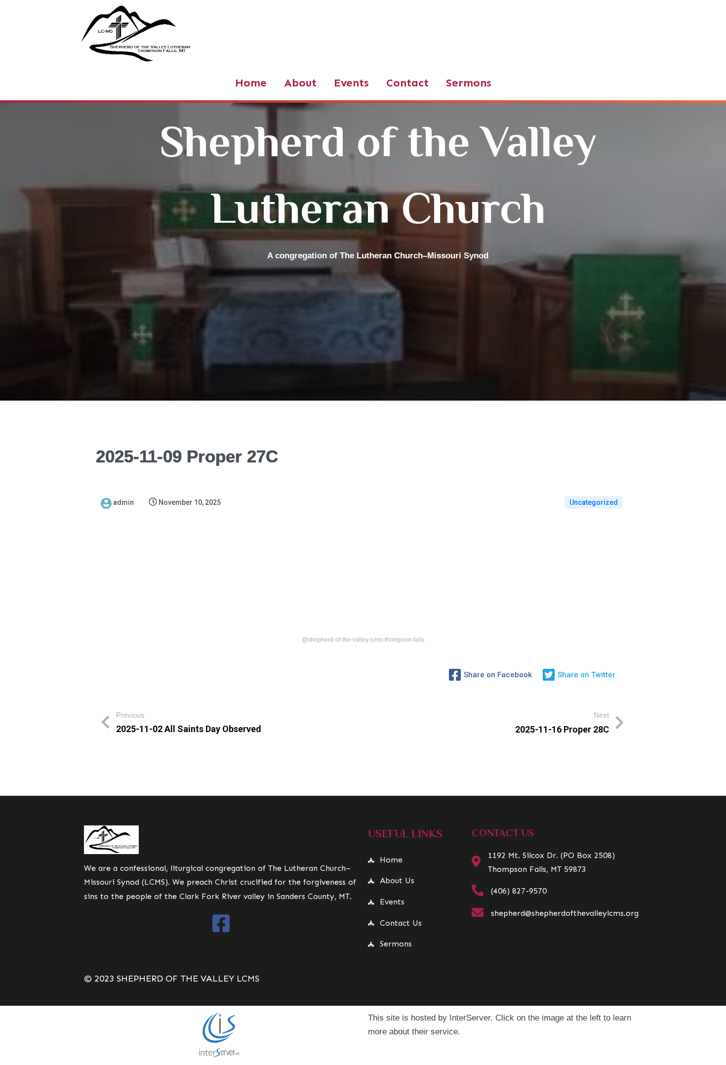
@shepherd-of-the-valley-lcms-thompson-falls (363, 639)
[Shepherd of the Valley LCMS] (221, 839)
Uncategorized (593, 502)
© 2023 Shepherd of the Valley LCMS (171, 978)
